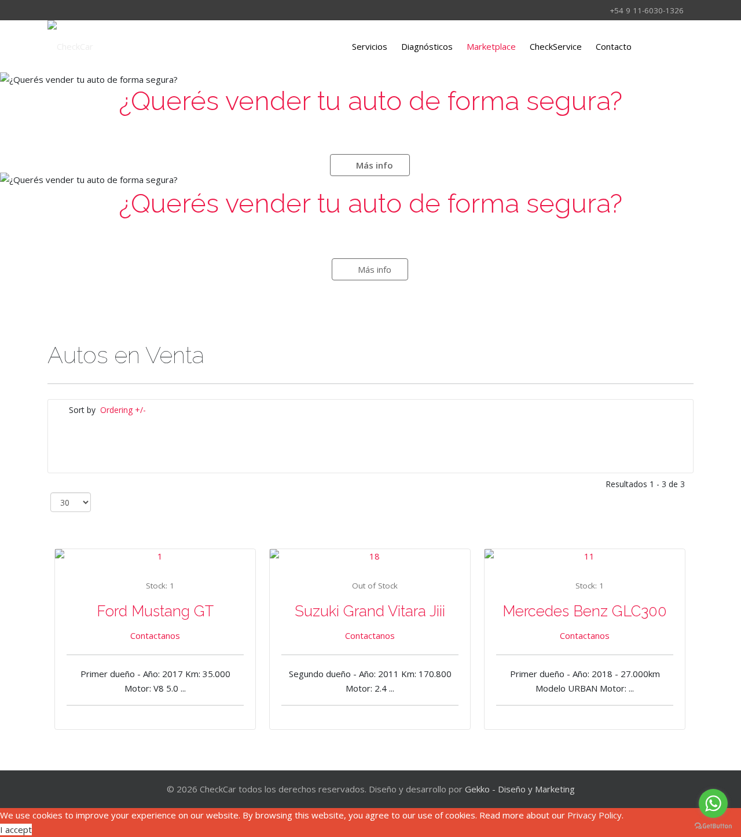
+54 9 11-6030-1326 (647, 10)
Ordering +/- (123, 409)
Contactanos (155, 635)
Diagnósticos (427, 46)
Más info (373, 165)
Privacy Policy (594, 815)
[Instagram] (70, 10)
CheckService (556, 46)
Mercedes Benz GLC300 (584, 611)
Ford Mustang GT (155, 611)
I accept (16, 829)
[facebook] (55, 10)
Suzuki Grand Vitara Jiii (370, 611)
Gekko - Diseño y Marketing (520, 789)
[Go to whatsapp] (713, 803)
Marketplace (491, 46)
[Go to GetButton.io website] (713, 825)
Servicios (369, 46)
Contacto (614, 46)
